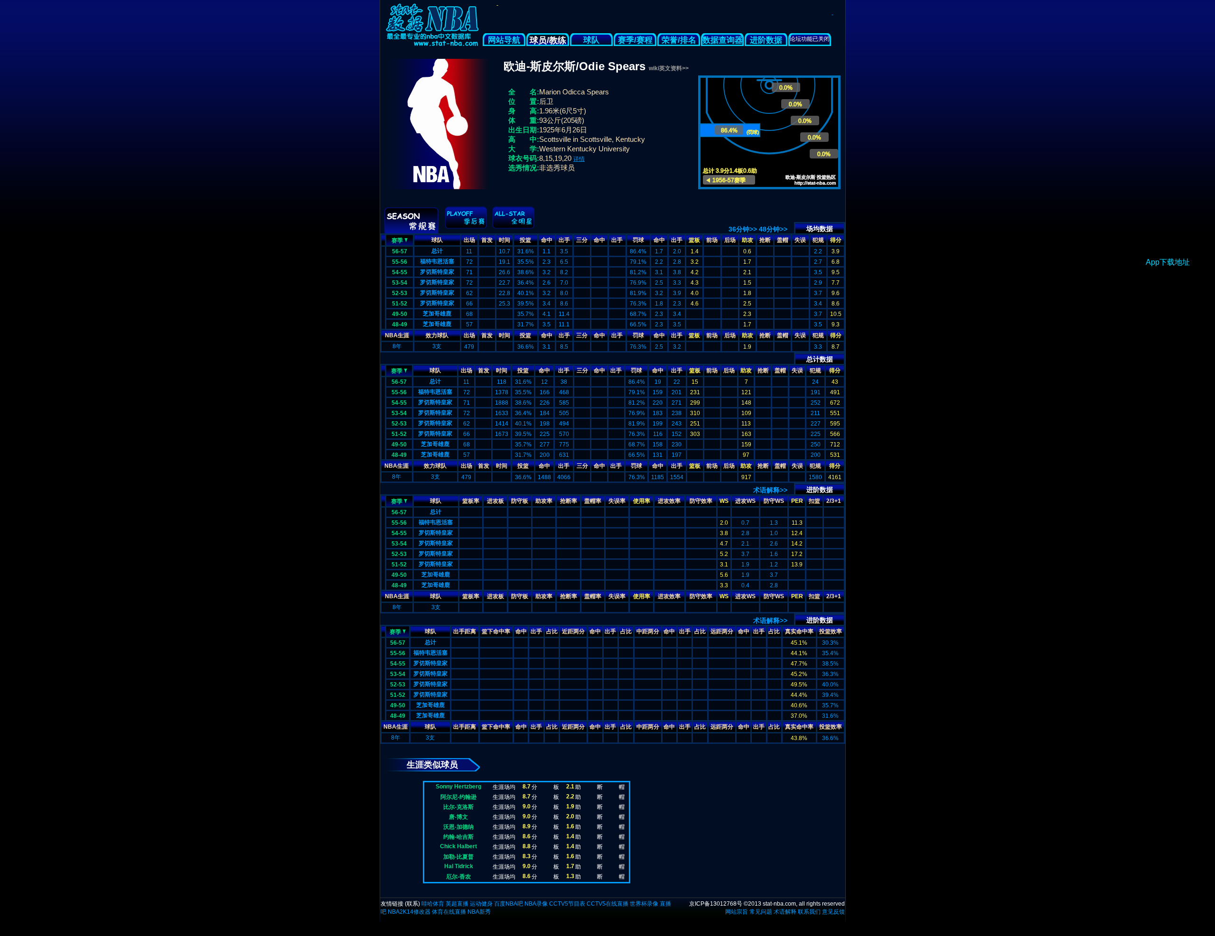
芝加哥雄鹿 (437, 313)
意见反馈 (833, 911)
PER (797, 501)
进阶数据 (766, 40)
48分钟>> (773, 229)
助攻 (747, 240)
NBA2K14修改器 (409, 911)
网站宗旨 (736, 911)
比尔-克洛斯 (458, 807)
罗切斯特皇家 (437, 272)
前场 (712, 240)
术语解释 (785, 911)
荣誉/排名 (679, 40)
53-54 (399, 282)
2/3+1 (833, 501)
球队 (591, 40)
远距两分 (721, 631)
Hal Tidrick (458, 866)
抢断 (765, 240)
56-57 (399, 251)
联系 (412, 903)
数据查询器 (722, 40)
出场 (469, 240)
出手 (564, 240)
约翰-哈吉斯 (458, 837)
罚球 (638, 240)
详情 (579, 159)
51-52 (399, 303)
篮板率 (470, 501)
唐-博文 (458, 817)
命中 (546, 240)
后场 (730, 240)
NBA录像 (536, 903)
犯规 (818, 240)
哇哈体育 (432, 903)
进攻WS (745, 501)
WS (724, 501)
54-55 (399, 272)
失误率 (617, 501)
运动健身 (481, 903)
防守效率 (701, 501)
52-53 (399, 293)
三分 (582, 240)
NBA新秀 (479, 911)
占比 (552, 631)
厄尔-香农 (458, 876)
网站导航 (504, 40)
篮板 (694, 240)
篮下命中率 (496, 631)
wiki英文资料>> (669, 68)
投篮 (525, 240)
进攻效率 (669, 501)
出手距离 (464, 631)
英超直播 (457, 903)
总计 (437, 251)
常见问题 (760, 911)
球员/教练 (548, 40)
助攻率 (543, 501)
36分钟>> (743, 229)
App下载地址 (1168, 262)
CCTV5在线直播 (607, 903)
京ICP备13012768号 (715, 903)
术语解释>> (770, 490)
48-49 (399, 324)
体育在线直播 (449, 911)
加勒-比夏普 (458, 856)
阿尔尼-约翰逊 (458, 797)
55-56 (399, 262)
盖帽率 (592, 501)
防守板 (519, 501)
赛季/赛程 (635, 40)
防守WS (774, 501)
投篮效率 (830, 631)
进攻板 (495, 501)
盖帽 (782, 240)
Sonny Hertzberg (458, 786)
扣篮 (814, 501)
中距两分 (647, 631)
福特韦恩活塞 (437, 261)
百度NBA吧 (508, 903)
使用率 (641, 501)
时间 (504, 240)
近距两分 (573, 631)
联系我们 (809, 911)
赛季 (397, 240)
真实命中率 (799, 631)
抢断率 (568, 501)
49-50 (399, 314)
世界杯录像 (644, 903)
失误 (800, 240)
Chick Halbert (458, 846)
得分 (835, 240)
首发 (487, 240)
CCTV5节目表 (567, 903)
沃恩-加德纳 (458, 827)
